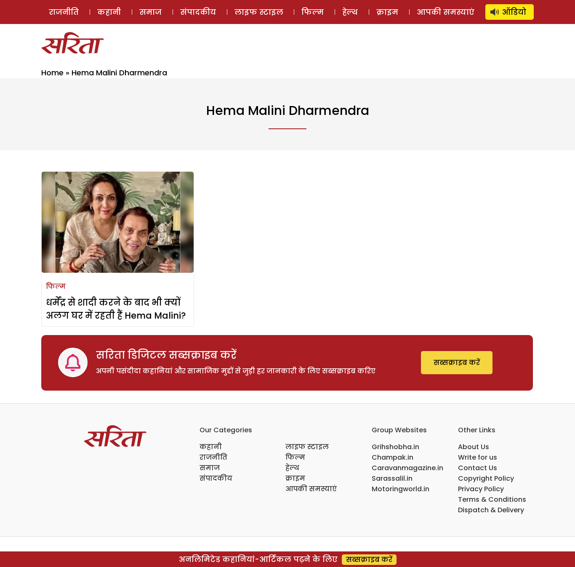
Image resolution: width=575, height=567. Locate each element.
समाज (150, 12)
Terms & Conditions (492, 499)
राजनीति (64, 12)
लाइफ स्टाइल (258, 12)
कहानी (109, 12)
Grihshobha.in (395, 447)
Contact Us (477, 468)
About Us (473, 447)
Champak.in (392, 457)
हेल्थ (350, 12)
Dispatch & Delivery (491, 510)
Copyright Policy (486, 478)
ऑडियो (514, 12)
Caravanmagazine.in (407, 468)
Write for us (477, 457)
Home (52, 72)
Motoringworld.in (400, 489)
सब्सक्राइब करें (457, 362)
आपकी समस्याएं (445, 12)
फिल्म (312, 12)
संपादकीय (198, 12)
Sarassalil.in (392, 478)
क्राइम (387, 12)
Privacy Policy (481, 489)
